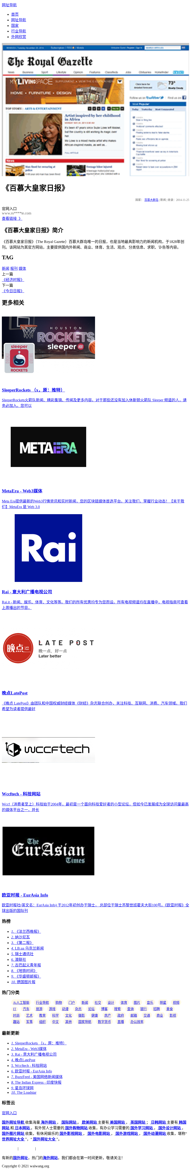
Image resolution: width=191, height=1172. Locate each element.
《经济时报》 (13, 280)
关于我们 (9, 1149)
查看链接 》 (12, 219)
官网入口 (9, 1113)
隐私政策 (26, 1149)
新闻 (5, 269)
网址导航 (9, 5)
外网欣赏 (18, 37)
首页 (15, 14)
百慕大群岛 (151, 200)
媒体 (22, 269)
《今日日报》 (13, 291)
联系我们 (44, 1149)
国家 (15, 26)
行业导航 (18, 31)
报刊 (14, 269)
